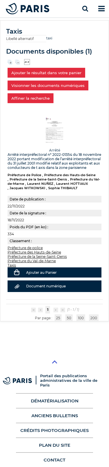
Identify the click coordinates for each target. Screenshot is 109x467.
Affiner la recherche (30, 98)
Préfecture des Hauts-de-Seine (34, 252)
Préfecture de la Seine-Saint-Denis (37, 256)
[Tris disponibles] (27, 61)
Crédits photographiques (54, 430)
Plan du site (54, 445)
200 (93, 318)
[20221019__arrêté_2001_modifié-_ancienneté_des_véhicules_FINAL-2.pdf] (54, 130)
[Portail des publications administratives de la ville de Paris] (21, 380)
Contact (54, 460)
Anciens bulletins (54, 415)
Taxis (12, 265)
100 (81, 318)
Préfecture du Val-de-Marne (32, 261)
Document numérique (46, 286)
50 (69, 318)
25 (58, 318)
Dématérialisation (54, 401)
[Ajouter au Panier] (17, 272)
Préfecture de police (25, 248)
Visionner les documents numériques (48, 85)
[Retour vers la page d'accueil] (27, 8)
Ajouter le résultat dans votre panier (46, 72)
